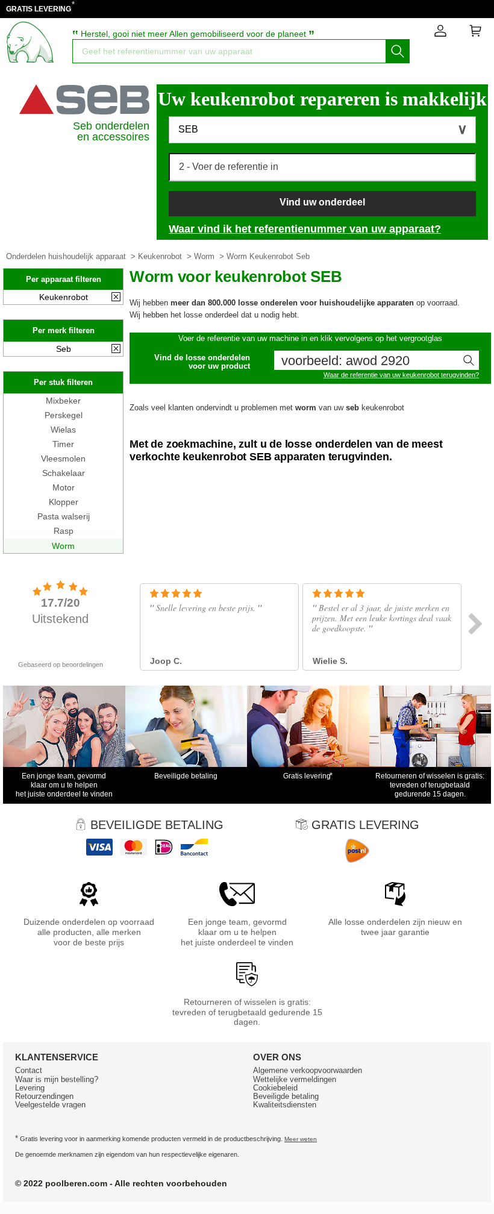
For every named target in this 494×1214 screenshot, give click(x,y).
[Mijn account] (440, 33)
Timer (63, 444)
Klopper (63, 502)
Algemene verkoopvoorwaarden (307, 1070)
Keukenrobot (160, 256)
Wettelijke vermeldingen (294, 1079)
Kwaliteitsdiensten (284, 1104)
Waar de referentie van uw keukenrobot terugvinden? (401, 374)
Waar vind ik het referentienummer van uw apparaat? (305, 229)
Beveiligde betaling (286, 1096)
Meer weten (300, 1139)
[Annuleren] (115, 297)
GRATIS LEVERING (38, 9)
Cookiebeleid (275, 1087)
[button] (322, 129)
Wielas (63, 429)
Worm (204, 256)
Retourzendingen (44, 1096)
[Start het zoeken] (398, 51)
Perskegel (64, 415)
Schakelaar (63, 473)
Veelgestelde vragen (50, 1104)
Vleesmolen (63, 458)
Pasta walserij (63, 516)
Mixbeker (63, 400)
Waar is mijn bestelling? (56, 1079)
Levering (30, 1087)
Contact (28, 1070)
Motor (63, 487)
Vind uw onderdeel (322, 202)
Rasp (63, 531)
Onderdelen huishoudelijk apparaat (66, 256)
